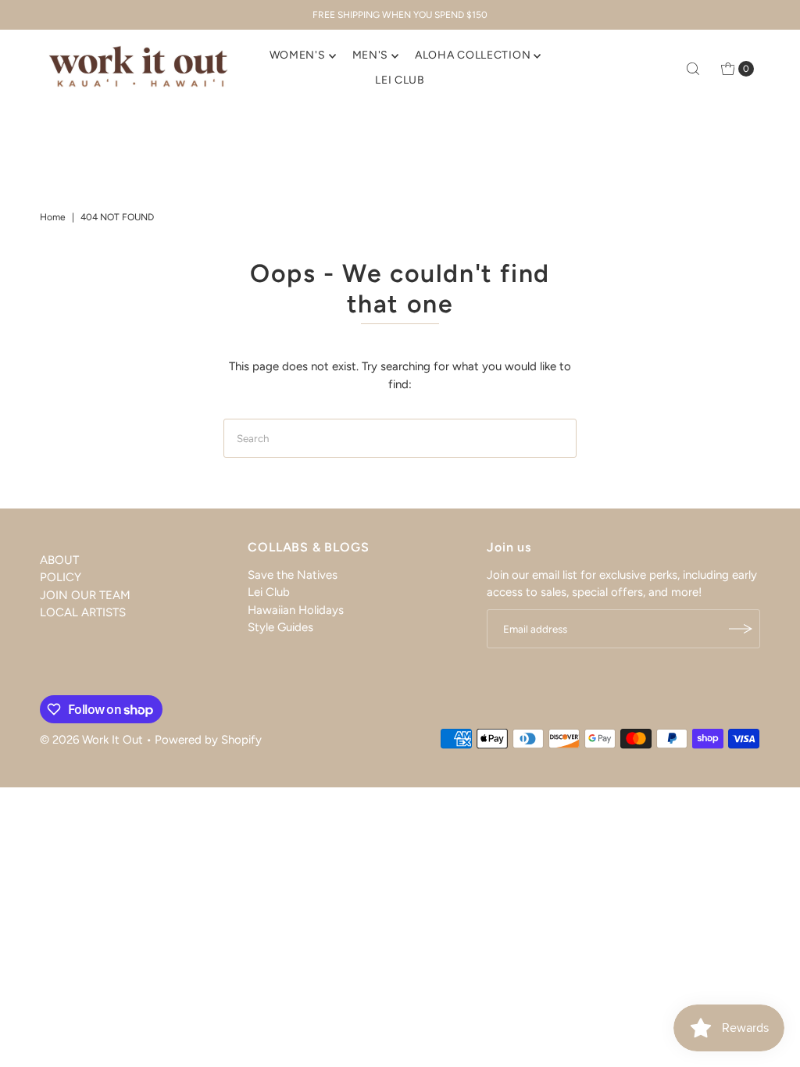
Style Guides (280, 627)
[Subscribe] (740, 628)
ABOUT (59, 560)
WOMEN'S (298, 55)
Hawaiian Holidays (296, 610)
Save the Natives (293, 575)
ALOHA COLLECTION (472, 55)
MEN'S (370, 55)
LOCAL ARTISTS (83, 612)
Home (53, 217)
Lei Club (269, 592)
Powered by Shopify (208, 740)
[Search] (693, 68)
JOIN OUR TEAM (85, 595)
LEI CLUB (400, 80)
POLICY (60, 577)
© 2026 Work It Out (91, 740)
